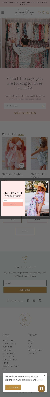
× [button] (44, 375)
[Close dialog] (47, 182)
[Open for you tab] (41, 388)
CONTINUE (13, 204)
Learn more (13, 387)
